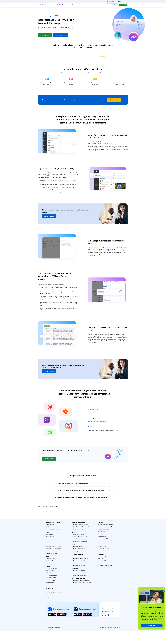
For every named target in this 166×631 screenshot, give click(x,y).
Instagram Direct (93, 409)
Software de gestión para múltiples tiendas (107, 526)
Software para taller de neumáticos (79, 541)
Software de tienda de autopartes (79, 538)
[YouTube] (105, 615)
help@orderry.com (108, 611)
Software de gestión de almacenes (53, 548)
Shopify (47, 590)
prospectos (90, 147)
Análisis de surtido (50, 585)
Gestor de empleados (50, 558)
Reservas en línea (49, 534)
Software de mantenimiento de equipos (80, 580)
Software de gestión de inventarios (53, 546)
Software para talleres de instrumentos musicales (82, 563)
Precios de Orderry (102, 556)
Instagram (48, 597)
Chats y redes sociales (50, 538)
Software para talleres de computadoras (80, 524)
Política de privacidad (112, 627)
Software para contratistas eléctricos (79, 575)
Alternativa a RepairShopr (103, 544)
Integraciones (74, 4)
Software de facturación (51, 577)
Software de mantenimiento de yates (80, 558)
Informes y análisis (50, 582)
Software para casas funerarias (78, 548)
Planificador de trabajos (51, 526)
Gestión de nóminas (50, 563)
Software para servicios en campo (79, 570)
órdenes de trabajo (57, 292)
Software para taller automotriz (78, 534)
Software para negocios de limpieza (79, 546)
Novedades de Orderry (102, 558)
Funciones (59, 4)
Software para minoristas (103, 531)
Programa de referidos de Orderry (105, 565)
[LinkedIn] (108, 615)
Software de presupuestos (51, 575)
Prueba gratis (123, 4)
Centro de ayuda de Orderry (104, 563)
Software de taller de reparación (78, 556)
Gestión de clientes (50, 536)
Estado (118, 627)
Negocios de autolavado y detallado (79, 536)
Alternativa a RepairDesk (103, 546)
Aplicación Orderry (102, 536)
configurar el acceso (111, 251)
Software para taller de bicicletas (79, 560)
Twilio (89, 426)
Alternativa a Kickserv (102, 551)
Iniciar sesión (119, 1)
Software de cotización (51, 572)
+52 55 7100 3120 (112, 1)
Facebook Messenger (50, 594)
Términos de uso (103, 627)
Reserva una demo (112, 4)
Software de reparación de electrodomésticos (81, 526)
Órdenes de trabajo (50, 524)
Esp (124, 1)
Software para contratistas (103, 529)
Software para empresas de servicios (105, 524)
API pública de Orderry (102, 560)
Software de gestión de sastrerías (79, 551)
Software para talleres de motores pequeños (81, 582)
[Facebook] (102, 615)
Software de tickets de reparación (53, 529)
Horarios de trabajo (50, 560)
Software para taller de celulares (79, 529)
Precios (68, 4)
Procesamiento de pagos (51, 568)
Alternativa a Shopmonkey (103, 548)
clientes (45, 172)
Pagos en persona (50, 570)
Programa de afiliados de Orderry (105, 567)
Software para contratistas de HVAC (79, 572)
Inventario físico (49, 551)
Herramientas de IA (102, 538)
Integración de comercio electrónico (53, 592)
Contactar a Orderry (102, 570)
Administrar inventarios (51, 544)
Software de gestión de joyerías (78, 565)
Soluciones (52, 4)
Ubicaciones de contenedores (52, 553)
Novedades (81, 4)
